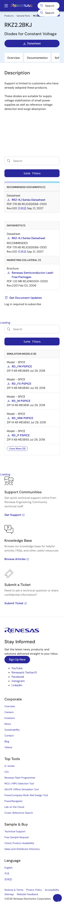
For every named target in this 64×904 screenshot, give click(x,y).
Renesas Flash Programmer (19, 777)
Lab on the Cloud (14, 807)
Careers (9, 712)
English (8, 867)
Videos (8, 747)
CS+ (6, 771)
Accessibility (52, 889)
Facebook (18, 677)
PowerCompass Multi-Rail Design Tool (26, 795)
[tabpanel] (32, 547)
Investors (9, 718)
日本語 (8, 879)
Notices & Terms (13, 889)
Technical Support (14, 831)
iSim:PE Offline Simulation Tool (21, 789)
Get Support (12, 515)
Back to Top (59, 901)
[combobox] (49, 12)
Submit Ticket (13, 603)
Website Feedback (27, 894)
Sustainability (12, 729)
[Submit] (41, 12)
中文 (6, 873)
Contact (9, 735)
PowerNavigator (13, 801)
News (7, 723)
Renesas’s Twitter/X (24, 672)
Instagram (18, 681)
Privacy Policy (34, 889)
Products (9, 15)
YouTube (17, 668)
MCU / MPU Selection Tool (19, 783)
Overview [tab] (13, 58)
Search (49, 5)
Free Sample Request (16, 837)
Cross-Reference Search (18, 812)
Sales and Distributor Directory (22, 849)
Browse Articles (15, 559)
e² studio (9, 766)
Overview (9, 706)
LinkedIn (17, 685)
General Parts (23, 15)
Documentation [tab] (37, 58)
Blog (6, 741)
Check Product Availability (19, 843)
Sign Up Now (17, 659)
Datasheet (34, 43)
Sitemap (9, 894)
